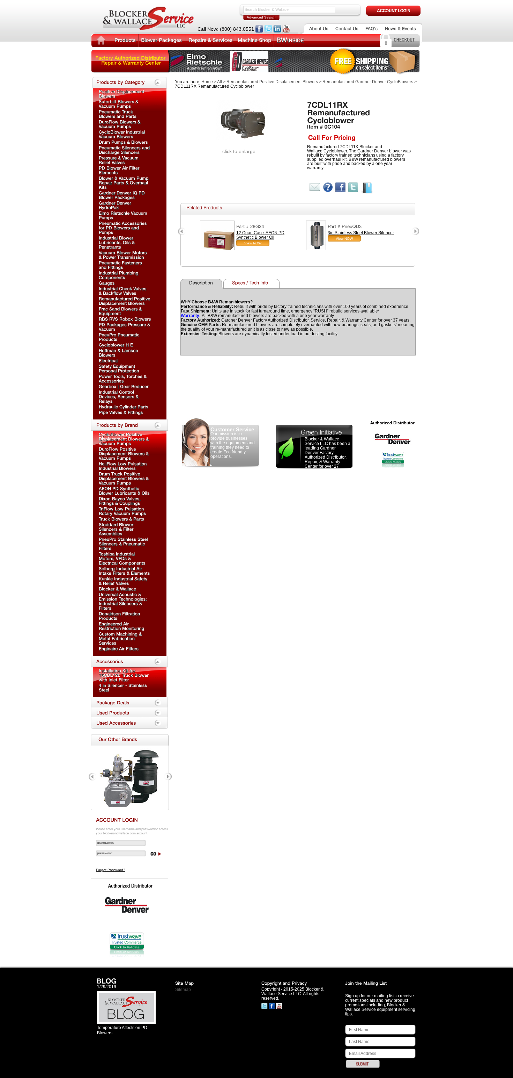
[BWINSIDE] (290, 40)
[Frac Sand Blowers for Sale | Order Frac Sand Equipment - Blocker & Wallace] (121, 311)
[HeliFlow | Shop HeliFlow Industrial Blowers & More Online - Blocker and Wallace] (123, 465)
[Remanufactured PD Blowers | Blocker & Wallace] (125, 301)
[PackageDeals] (129, 703)
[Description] (202, 284)
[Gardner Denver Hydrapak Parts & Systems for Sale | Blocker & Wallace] (116, 205)
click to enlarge (238, 151)
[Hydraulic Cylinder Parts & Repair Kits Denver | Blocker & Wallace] (123, 406)
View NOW (252, 243)
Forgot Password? (110, 870)
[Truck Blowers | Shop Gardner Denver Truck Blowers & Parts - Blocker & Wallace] (121, 518)
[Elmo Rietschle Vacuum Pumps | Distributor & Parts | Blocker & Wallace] (124, 215)
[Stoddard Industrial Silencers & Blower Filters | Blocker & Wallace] (117, 529)
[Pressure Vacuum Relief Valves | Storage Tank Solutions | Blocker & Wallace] (119, 160)
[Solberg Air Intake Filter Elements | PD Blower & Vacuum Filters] (124, 570)
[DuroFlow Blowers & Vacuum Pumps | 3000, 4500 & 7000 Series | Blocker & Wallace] (124, 453)
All (219, 81)
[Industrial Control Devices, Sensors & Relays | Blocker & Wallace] (119, 396)
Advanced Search (261, 17)
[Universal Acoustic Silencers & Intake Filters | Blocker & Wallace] (123, 601)
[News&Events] (400, 29)
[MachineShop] (254, 40)
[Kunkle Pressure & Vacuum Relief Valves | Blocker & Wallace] (124, 580)
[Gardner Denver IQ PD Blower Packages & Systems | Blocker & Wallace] (122, 195)
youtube (286, 29)
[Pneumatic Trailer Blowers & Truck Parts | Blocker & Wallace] (117, 113)
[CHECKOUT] (404, 39)
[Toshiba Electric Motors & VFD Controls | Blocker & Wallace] (122, 558)
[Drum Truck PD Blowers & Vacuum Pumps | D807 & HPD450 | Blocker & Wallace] (124, 478)
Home (207, 81)
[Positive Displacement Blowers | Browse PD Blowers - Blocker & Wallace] (122, 93)
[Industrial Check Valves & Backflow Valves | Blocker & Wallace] (123, 290)
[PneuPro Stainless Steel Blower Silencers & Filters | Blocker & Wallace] (124, 544)
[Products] (125, 40)
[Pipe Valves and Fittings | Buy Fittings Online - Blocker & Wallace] (121, 412)
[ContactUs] (346, 29)
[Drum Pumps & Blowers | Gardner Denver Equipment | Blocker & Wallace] (123, 141)
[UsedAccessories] (129, 723)
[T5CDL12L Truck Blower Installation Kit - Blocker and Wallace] (124, 675)
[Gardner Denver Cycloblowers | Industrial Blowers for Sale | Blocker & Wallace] (122, 134)
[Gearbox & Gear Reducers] (124, 386)
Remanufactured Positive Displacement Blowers (272, 81)
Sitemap (183, 989)
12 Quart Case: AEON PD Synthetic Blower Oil (260, 235)
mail (315, 187)
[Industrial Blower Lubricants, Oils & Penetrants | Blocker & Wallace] (117, 242)
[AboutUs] (318, 29)
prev (182, 231)
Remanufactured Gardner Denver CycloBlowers (367, 81)
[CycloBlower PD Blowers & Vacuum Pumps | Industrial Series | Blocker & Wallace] (124, 439)
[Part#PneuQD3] (345, 226)
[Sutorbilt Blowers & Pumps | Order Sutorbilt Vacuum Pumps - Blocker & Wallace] (119, 103)
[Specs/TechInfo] (252, 284)
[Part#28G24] (250, 226)
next (415, 231)
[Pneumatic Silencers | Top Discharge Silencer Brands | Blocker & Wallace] (125, 149)
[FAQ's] (371, 29)
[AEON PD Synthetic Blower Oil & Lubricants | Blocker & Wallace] (124, 490)
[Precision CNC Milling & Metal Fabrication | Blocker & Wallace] (121, 638)
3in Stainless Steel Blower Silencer (361, 232)
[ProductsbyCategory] (129, 82)
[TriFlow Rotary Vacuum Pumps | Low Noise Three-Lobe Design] (122, 511)
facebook (340, 187)
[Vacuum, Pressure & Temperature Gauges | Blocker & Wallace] (107, 282)
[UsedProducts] (129, 713)
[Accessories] (129, 662)
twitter (353, 187)
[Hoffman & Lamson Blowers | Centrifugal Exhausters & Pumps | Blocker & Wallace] (119, 352)
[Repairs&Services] (210, 40)
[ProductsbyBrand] (129, 425)
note (367, 188)
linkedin (277, 29)
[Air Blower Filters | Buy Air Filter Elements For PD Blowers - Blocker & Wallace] (120, 170)
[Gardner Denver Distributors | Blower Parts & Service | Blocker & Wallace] (117, 588)
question (328, 187)
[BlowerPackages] (162, 40)
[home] (101, 41)
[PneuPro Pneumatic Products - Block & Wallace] (120, 337)
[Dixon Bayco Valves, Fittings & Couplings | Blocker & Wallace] (120, 500)
